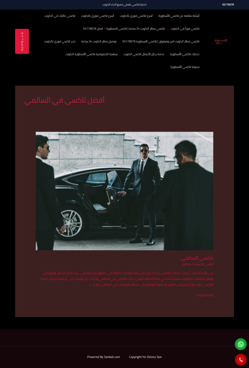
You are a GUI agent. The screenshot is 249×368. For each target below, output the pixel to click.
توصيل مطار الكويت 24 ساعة (98, 41)
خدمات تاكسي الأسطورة (184, 54)
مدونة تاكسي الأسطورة (184, 67)
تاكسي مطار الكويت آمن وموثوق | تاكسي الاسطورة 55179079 (160, 41)
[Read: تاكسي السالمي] (124, 191)
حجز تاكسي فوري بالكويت (59, 41)
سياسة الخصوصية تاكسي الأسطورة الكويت (91, 54)
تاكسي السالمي (197, 257)
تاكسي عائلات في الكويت (59, 15)
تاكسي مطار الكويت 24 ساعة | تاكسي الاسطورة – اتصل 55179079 (124, 28)
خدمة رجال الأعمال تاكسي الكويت (143, 54)
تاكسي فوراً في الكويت (185, 28)
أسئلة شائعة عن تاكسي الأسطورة (178, 15)
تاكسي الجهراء (203, 264)
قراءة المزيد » (204, 295)
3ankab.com (112, 357)
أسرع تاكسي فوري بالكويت (136, 15)
